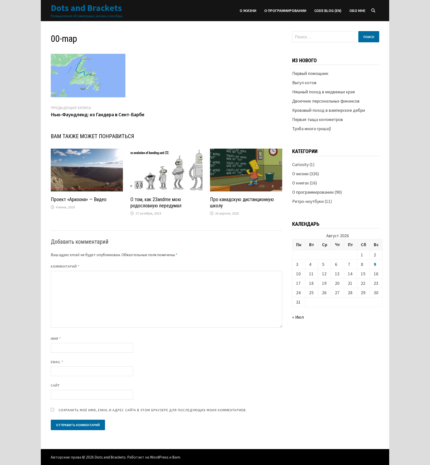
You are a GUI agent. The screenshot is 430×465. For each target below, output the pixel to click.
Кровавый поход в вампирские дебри (328, 110)
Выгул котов (304, 82)
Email (57, 362)
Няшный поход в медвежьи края (323, 92)
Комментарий (65, 266)
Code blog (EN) (327, 10)
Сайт (55, 385)
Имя (56, 338)
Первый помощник (310, 73)
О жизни (248, 10)
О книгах (300, 183)
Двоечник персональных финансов (326, 101)
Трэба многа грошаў (311, 128)
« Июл (298, 317)
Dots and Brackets (86, 7)
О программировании (285, 10)
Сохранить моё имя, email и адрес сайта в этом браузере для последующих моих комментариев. (152, 410)
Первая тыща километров (317, 119)
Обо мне (357, 10)
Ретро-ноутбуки (308, 201)
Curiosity (300, 164)
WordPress (159, 457)
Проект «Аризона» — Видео (79, 199)
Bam (176, 457)
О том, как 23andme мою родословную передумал (155, 202)
